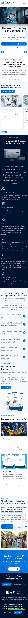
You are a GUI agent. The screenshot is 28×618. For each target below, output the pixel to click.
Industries (6, 110)
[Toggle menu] (24, 3)
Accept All (17, 612)
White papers (7, 471)
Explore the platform (19, 584)
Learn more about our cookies (16, 608)
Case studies (7, 439)
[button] (2, 52)
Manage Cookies (8, 612)
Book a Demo (6, 584)
